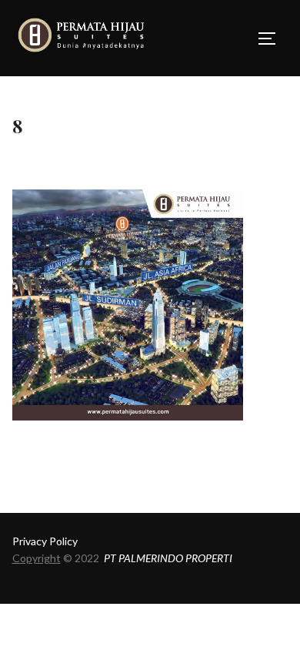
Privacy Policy (45, 541)
